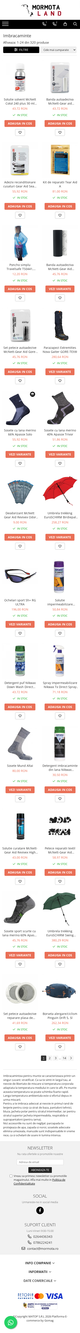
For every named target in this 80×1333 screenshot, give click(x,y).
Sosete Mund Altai (20, 766)
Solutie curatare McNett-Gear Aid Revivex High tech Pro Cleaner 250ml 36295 (20, 850)
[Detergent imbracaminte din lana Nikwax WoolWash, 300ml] (60, 743)
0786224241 (42, 1242)
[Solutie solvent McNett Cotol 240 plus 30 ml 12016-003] (20, 77)
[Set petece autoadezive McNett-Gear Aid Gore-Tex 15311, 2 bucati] (20, 325)
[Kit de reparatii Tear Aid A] (60, 160)
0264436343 (42, 1236)
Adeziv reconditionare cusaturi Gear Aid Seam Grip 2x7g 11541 (20, 184)
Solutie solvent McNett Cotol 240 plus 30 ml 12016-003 (20, 101)
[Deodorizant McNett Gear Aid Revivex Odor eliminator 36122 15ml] (20, 491)
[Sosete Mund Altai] (20, 743)
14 (64, 1058)
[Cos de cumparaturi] (65, 24)
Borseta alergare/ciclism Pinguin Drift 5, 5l (60, 1016)
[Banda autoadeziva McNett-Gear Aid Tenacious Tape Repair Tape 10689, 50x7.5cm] (60, 243)
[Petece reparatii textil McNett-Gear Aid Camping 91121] (60, 826)
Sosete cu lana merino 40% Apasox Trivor (60, 432)
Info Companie (38, 1263)
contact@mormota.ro (42, 1248)
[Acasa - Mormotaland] (40, 10)
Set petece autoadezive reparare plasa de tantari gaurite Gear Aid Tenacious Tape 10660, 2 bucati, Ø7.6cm (20, 1016)
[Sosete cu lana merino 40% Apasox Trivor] (60, 408)
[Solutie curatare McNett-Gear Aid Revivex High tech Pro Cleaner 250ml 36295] (20, 826)
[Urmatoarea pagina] (71, 1058)
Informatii (38, 1272)
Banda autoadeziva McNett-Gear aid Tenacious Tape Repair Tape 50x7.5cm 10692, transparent (60, 101)
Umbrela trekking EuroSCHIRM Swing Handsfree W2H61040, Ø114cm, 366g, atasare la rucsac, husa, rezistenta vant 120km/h (60, 933)
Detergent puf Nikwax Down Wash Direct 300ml (20, 685)
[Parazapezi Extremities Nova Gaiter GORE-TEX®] (60, 325)
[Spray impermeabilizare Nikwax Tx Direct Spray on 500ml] (60, 661)
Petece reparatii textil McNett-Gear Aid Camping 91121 (60, 850)
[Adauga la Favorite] (20, 132)
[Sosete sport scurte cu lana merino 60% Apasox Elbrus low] (20, 909)
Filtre (22, 50)
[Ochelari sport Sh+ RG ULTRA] (20, 576)
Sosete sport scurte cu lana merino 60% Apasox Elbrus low (20, 933)
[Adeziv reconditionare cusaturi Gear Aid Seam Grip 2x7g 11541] (20, 160)
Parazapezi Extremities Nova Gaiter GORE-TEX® (60, 350)
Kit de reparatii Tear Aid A (60, 184)
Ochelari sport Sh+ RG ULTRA (20, 602)
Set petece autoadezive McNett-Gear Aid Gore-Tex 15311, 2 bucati (19, 350)
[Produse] (6, 25)
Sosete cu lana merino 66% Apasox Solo (20, 432)
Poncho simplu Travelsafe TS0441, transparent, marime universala (20, 267)
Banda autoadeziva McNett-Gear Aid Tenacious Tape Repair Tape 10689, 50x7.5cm (60, 267)
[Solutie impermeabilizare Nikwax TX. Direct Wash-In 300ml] (60, 576)
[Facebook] (40, 1210)
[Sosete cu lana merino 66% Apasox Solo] (20, 408)
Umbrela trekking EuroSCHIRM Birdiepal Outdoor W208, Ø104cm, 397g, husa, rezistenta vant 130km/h (59, 515)
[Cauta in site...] (75, 24)
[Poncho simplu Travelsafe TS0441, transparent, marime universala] (20, 243)
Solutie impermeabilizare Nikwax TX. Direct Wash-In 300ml (60, 602)
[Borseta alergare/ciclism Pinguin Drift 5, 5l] (60, 992)
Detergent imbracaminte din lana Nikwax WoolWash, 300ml (60, 768)
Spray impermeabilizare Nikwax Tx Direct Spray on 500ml (60, 685)
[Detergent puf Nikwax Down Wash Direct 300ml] (20, 661)
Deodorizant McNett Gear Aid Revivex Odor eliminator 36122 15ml (20, 515)
